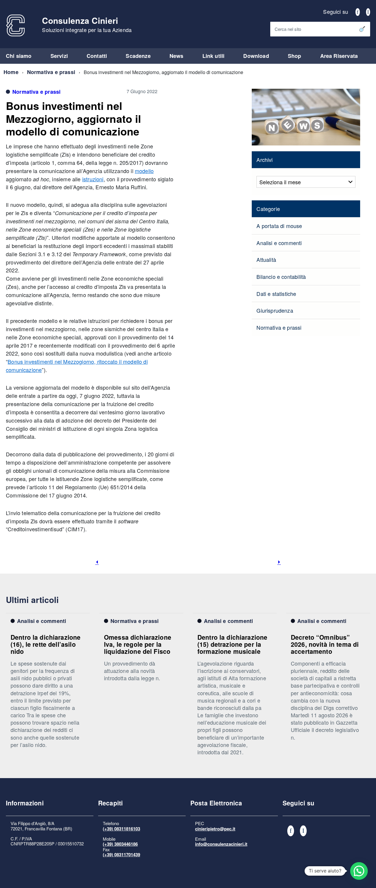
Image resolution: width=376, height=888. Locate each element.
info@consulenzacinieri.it (221, 844)
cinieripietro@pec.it (215, 828)
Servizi (59, 56)
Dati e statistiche (276, 293)
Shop (294, 56)
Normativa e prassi (51, 72)
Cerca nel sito (288, 28)
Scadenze (138, 56)
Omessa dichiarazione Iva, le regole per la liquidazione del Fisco (137, 644)
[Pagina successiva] (279, 562)
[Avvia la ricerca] (362, 29)
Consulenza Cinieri (87, 24)
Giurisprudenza (274, 310)
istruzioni (93, 179)
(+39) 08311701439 (121, 854)
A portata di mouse (279, 225)
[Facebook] (357, 11)
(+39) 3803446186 (120, 844)
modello (144, 171)
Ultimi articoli (32, 600)
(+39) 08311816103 (121, 828)
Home (11, 72)
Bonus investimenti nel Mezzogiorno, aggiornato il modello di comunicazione (73, 118)
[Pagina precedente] (97, 562)
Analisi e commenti (279, 243)
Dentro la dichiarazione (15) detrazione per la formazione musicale (232, 644)
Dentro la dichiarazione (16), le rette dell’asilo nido (45, 644)
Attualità (266, 259)
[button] (359, 871)
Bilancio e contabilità (281, 276)
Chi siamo (19, 56)
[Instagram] (368, 11)
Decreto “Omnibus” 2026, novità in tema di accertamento (325, 644)
